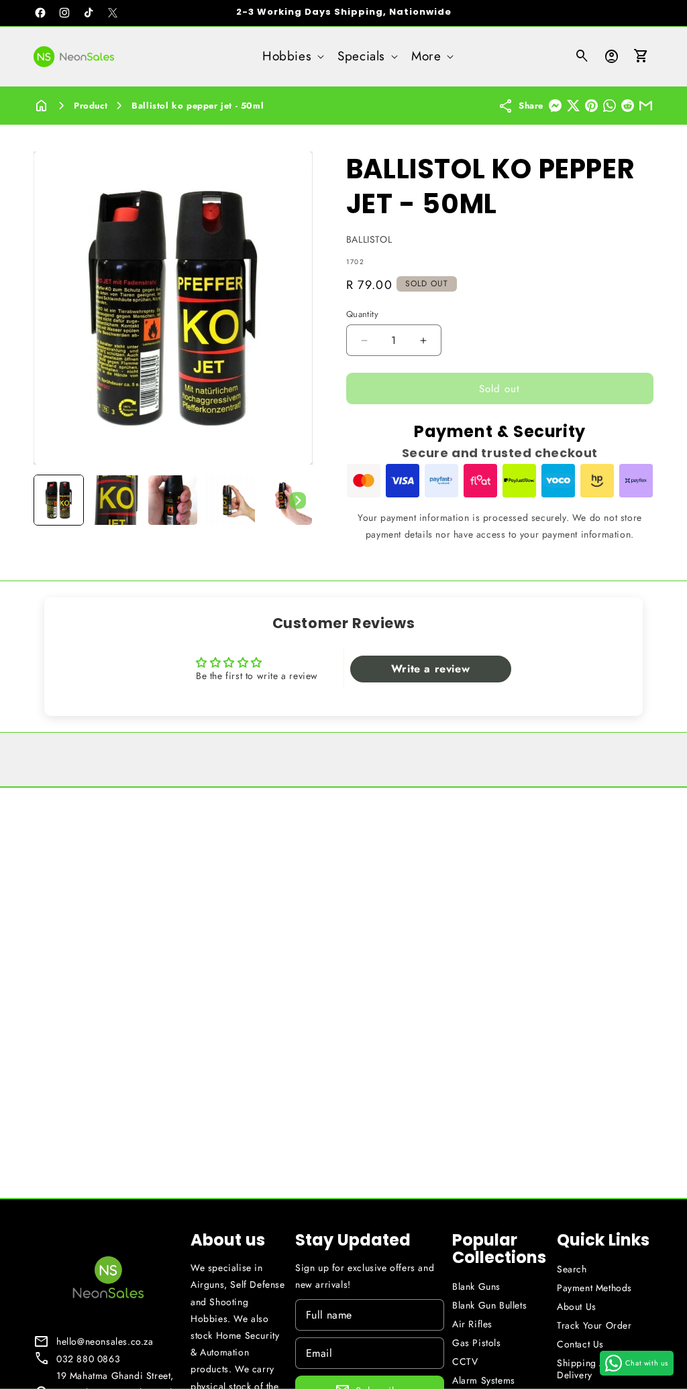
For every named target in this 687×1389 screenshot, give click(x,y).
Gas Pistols (476, 1342)
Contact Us (580, 1344)
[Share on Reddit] (627, 105)
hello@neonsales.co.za (105, 1341)
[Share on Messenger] (555, 105)
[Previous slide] (48, 500)
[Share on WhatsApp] (609, 105)
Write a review (430, 668)
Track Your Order (594, 1325)
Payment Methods (594, 1287)
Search (572, 1269)
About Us (576, 1306)
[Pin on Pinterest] (591, 105)
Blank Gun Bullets (489, 1305)
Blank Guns (476, 1286)
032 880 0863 (88, 1359)
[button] (291, 56)
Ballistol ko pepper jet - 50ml (197, 105)
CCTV (465, 1361)
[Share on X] (573, 105)
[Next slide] (298, 500)
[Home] (42, 105)
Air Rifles (472, 1324)
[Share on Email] (645, 105)
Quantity (362, 314)
